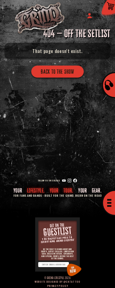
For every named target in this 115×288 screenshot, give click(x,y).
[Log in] (89, 15)
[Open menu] (108, 203)
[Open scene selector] (108, 85)
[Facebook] (75, 181)
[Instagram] (69, 181)
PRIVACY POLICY (57, 285)
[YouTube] (64, 181)
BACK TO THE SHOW (57, 71)
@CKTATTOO (71, 281)
